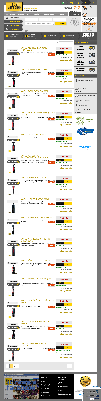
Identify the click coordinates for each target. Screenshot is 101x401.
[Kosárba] (68, 52)
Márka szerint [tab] (14, 25)
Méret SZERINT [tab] (14, 17)
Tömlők (36, 14)
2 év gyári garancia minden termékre (52, 36)
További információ (91, 397)
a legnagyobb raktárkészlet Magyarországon (32, 36)
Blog (62, 14)
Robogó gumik (23, 14)
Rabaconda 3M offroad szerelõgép (84, 111)
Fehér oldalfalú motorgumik (86, 96)
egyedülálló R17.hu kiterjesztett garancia (71, 36)
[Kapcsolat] (79, 2)
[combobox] (31, 19)
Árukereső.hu (85, 150)
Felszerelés (49, 14)
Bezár (92, 399)
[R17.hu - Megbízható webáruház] (85, 120)
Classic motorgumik (84, 100)
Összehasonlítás (13, 51)
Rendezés (55, 43)
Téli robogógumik (83, 105)
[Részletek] (60, 52)
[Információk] (64, 2)
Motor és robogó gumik (85, 80)
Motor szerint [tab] (14, 29)
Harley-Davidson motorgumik (82, 90)
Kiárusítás (75, 14)
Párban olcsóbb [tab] (15, 21)
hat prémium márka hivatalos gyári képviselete (14, 36)
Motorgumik (10, 14)
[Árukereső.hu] (85, 147)
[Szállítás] (72, 2)
